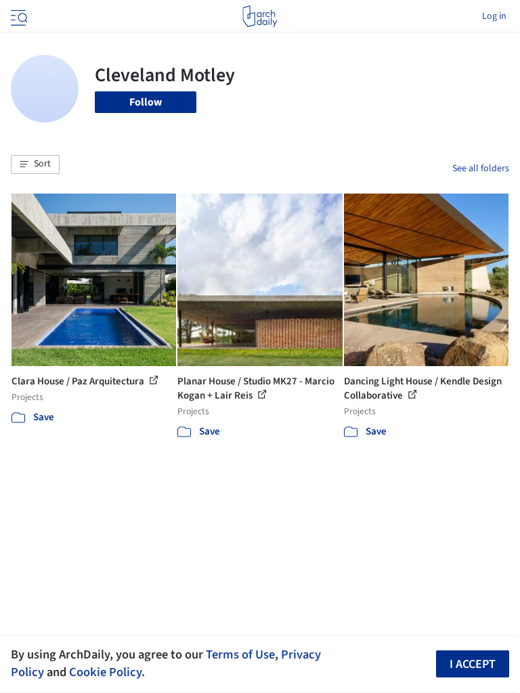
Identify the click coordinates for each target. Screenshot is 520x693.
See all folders (480, 168)
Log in (494, 16)
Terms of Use (240, 654)
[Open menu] (17, 16)
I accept (473, 664)
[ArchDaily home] (259, 16)
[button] (35, 164)
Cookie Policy (105, 672)
